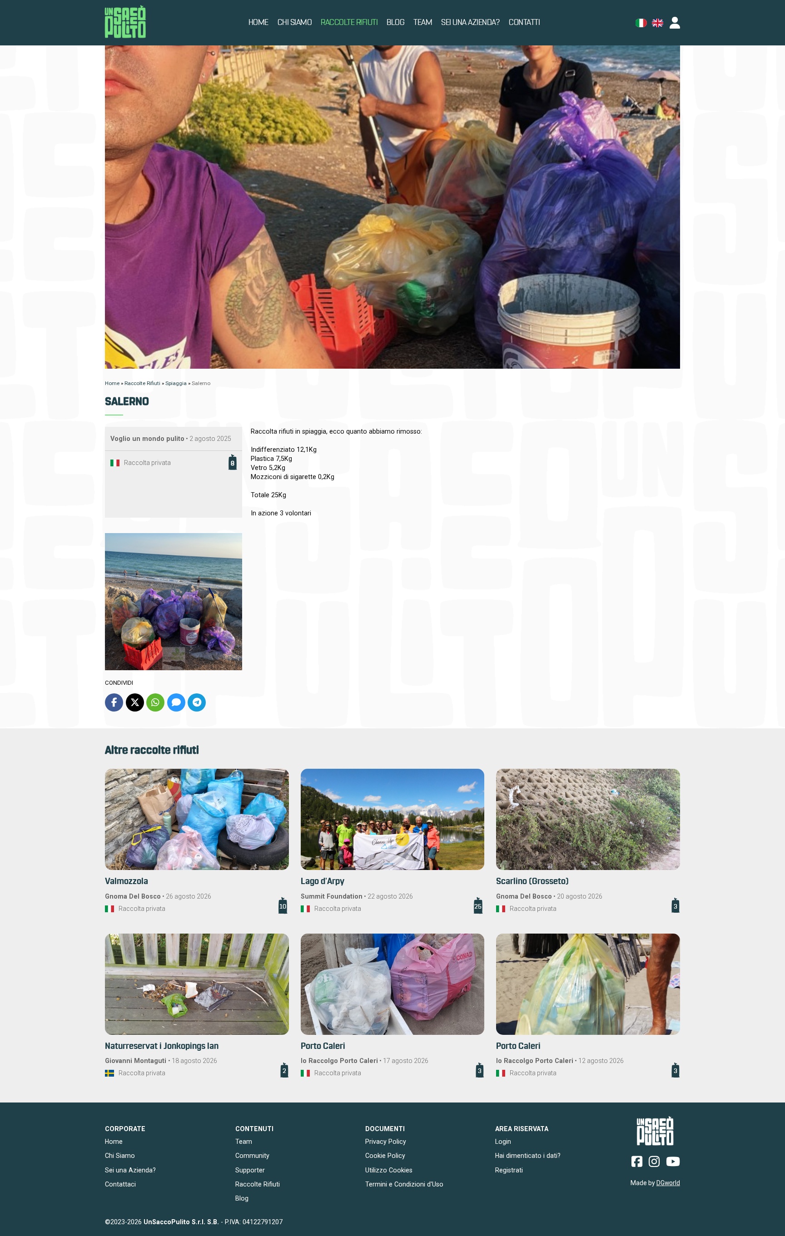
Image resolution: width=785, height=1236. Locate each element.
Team (422, 23)
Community (252, 1155)
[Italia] (114, 463)
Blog (395, 23)
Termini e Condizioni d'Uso (404, 1184)
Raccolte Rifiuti (349, 23)
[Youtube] (673, 1161)
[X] (135, 702)
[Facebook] (114, 702)
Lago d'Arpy (322, 881)
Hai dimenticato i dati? (528, 1155)
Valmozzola (126, 881)
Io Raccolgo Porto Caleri (339, 1060)
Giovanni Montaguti (136, 1060)
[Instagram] (654, 1161)
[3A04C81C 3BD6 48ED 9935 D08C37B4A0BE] (173, 601)
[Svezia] (109, 1073)
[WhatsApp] (155, 702)
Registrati (509, 1170)
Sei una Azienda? (470, 23)
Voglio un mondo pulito (147, 438)
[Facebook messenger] (176, 702)
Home (258, 23)
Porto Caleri (323, 1046)
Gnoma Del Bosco (133, 896)
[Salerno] (392, 207)
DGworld (668, 1183)
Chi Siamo (295, 23)
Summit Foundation (332, 896)
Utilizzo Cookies (388, 1170)
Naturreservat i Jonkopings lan (162, 1046)
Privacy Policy (385, 1141)
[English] (657, 23)
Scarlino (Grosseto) (532, 881)
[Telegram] (197, 702)
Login (503, 1141)
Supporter (250, 1170)
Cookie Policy (385, 1155)
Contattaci (120, 1184)
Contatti (524, 23)
